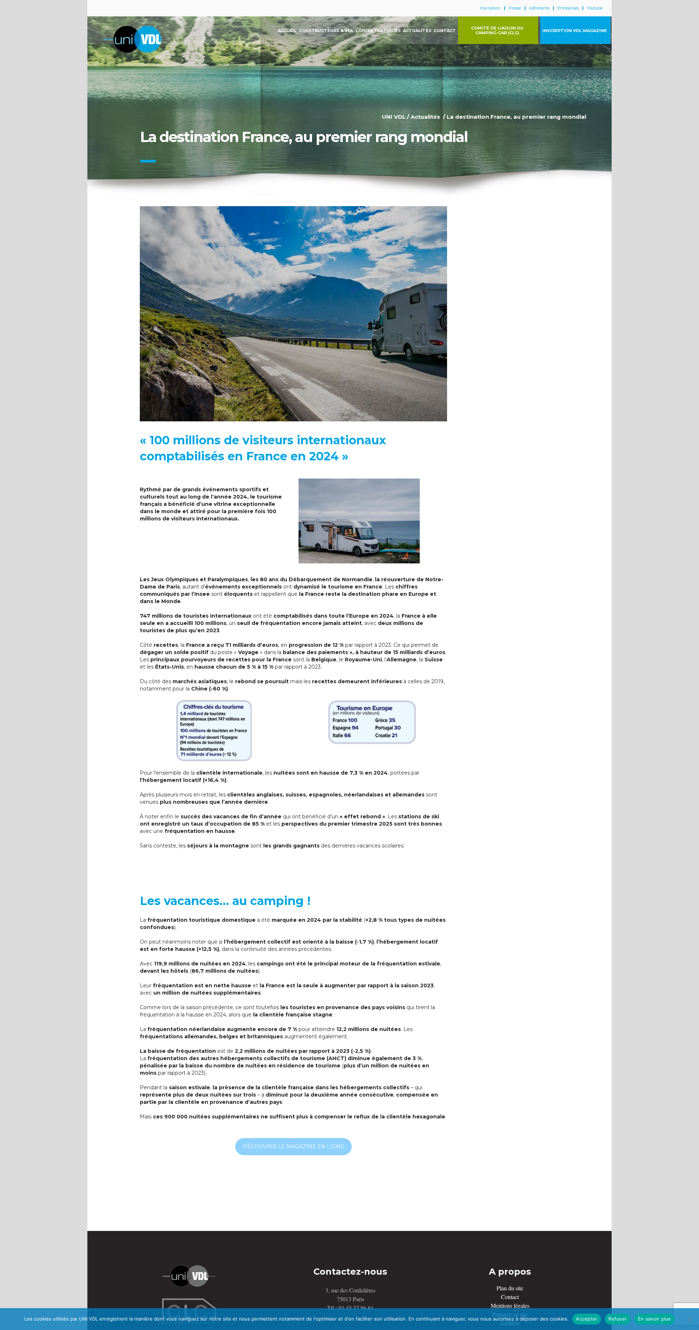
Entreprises (568, 8)
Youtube (595, 8)
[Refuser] (690, 1319)
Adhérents (539, 8)
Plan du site (510, 1288)
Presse (515, 8)
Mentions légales (510, 1305)
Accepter (586, 1319)
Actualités (425, 116)
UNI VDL (394, 116)
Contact (510, 1297)
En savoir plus (654, 1319)
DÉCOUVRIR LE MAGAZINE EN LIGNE (293, 1146)
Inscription (490, 8)
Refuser (617, 1319)
